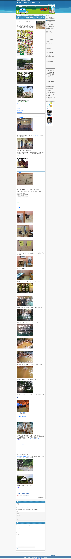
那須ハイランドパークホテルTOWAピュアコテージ (23, 456)
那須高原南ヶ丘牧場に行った (49, 31)
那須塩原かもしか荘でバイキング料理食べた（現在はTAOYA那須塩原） (50, 75)
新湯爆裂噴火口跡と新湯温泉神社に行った (50, 86)
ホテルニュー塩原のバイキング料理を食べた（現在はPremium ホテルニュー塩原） (50, 95)
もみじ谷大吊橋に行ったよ (49, 90)
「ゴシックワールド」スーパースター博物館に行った (50, 34)
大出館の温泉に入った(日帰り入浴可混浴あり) (50, 84)
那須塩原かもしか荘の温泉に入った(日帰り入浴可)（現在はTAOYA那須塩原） (50, 73)
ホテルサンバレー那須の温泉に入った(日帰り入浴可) (50, 27)
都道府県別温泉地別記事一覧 (51, 4)
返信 (17, 511)
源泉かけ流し (43, 497)
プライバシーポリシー (34, 558)
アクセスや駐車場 (19, 112)
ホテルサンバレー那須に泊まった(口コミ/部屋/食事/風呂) (50, 64)
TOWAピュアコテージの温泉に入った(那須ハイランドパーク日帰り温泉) (50, 43)
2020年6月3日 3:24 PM (19, 515)
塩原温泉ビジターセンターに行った (50, 81)
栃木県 (29, 15)
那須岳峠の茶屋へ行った (48, 48)
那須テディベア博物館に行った (49, 52)
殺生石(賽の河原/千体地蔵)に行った (50, 62)
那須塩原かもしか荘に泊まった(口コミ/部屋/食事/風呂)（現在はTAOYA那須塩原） (50, 70)
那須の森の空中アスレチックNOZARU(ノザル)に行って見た (49, 45)
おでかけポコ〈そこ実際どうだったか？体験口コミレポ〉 (28, 2)
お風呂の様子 (19, 108)
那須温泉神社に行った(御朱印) (49, 61)
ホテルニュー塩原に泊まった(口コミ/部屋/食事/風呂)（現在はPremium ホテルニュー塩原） (50, 98)
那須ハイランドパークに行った (49, 39)
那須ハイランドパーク (36, 135)
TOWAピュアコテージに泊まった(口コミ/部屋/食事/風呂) (50, 41)
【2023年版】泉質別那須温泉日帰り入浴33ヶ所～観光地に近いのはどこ (50, 36)
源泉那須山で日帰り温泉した (49, 21)
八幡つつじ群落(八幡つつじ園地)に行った (50, 57)
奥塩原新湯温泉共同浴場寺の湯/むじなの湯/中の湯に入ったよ (50, 88)
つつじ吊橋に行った (48, 58)
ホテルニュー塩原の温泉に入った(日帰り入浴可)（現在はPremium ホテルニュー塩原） (50, 93)
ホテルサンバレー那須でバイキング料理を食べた (50, 24)
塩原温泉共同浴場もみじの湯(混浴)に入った (50, 77)
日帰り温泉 (40, 497)
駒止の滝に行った (48, 55)
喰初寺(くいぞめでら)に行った (49, 32)
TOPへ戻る (53, 555)
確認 (30, 438)
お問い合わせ (39, 558)
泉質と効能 (18, 106)
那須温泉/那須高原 (32, 15)
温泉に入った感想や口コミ (20, 110)
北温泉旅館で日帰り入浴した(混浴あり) (50, 28)
